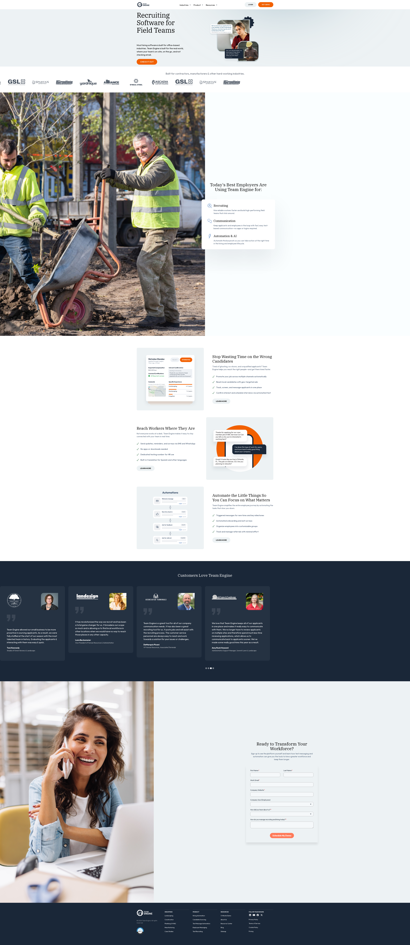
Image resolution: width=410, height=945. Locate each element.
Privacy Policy (253, 919)
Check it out (147, 62)
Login (250, 5)
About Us (224, 920)
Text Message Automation (201, 924)
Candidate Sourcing (199, 920)
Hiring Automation (199, 916)
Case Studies (169, 931)
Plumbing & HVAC (170, 924)
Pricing (251, 931)
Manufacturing (169, 927)
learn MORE (221, 401)
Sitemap (223, 931)
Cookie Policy (253, 927)
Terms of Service (254, 923)
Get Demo (266, 5)
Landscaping (169, 916)
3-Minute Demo (226, 916)
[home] (143, 5)
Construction (169, 920)
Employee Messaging (200, 927)
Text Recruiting (198, 931)
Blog (222, 927)
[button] (185, 4)
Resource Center (226, 924)
